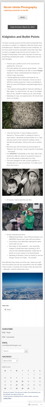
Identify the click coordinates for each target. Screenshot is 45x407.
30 (28, 388)
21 (16, 385)
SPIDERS (13, 154)
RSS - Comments (8, 337)
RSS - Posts (6, 332)
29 (22, 388)
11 (40, 378)
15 (22, 381)
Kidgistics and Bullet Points (20, 36)
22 (22, 385)
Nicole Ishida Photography (20, 7)
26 (5, 388)
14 (16, 381)
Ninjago (40, 70)
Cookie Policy (7, 398)
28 (16, 388)
